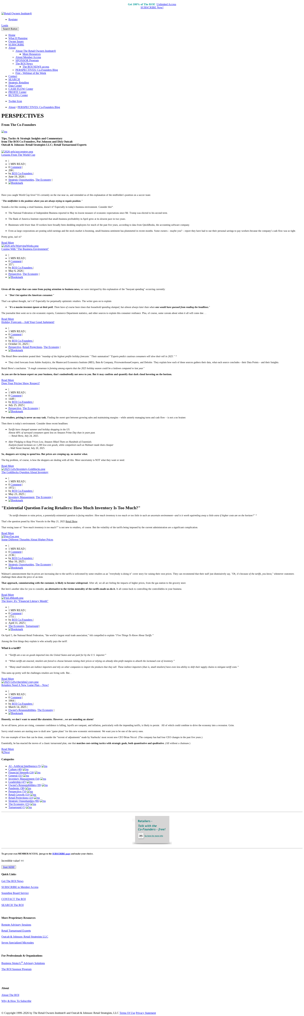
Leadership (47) (17, 781)
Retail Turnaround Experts (16, 930)
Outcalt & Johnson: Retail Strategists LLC (24, 936)
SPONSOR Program (27, 60)
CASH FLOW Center (20, 88)
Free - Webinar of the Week (30, 73)
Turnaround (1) (16, 807)
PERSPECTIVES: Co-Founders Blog (36, 69)
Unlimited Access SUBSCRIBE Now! (158, 6)
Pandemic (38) (16, 788)
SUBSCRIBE (16, 44)
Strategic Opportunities (21, 179)
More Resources (32, 54)
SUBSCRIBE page (61, 853)
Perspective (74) (17, 791)
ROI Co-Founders (22, 173)
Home (11, 35)
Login (4, 25)
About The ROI (10, 995)
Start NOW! (9, 867)
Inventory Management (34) (24, 778)
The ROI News (24, 63)
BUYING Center (18, 95)
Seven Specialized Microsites (17, 942)
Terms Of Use (127, 1012)
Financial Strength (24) (21, 772)
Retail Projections (32, 347)
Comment (16, 167)
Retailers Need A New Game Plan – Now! (25, 685)
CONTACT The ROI (13, 899)
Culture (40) (15, 769)
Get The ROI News (12, 881)
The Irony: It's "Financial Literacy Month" (24, 601)
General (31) (15, 775)
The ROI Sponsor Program (16, 969)
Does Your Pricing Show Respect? (20, 383)
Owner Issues (16, 41)
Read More (7, 242)
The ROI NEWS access (36, 66)
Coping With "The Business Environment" (25, 248)
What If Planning (17, 38)
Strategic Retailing (18, 82)
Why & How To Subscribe (16, 1000)
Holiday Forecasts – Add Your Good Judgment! (27, 322)
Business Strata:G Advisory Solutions (23, 963)
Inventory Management (21, 497)
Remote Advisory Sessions (16, 924)
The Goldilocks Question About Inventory (24, 472)
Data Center (15, 85)
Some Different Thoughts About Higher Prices (27, 539)
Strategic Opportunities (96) (23, 800)
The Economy (43, 179)
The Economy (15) (19, 804)
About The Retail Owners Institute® (35, 50)
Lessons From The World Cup (18, 154)
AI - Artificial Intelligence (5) (24, 766)
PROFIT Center (17, 92)
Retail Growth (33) (19, 794)
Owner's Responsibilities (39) (24, 785)
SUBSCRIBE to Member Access (19, 887)
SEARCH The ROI (12, 905)
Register (13, 19)
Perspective (14, 273)
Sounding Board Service (15, 893)
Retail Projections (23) (20, 797)
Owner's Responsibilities (22, 710)
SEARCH (14, 79)
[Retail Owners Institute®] (16, 13)
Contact (12, 76)
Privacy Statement (146, 1012)
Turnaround (32, 626)
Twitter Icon (15, 101)
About (11, 47)
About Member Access (28, 57)
